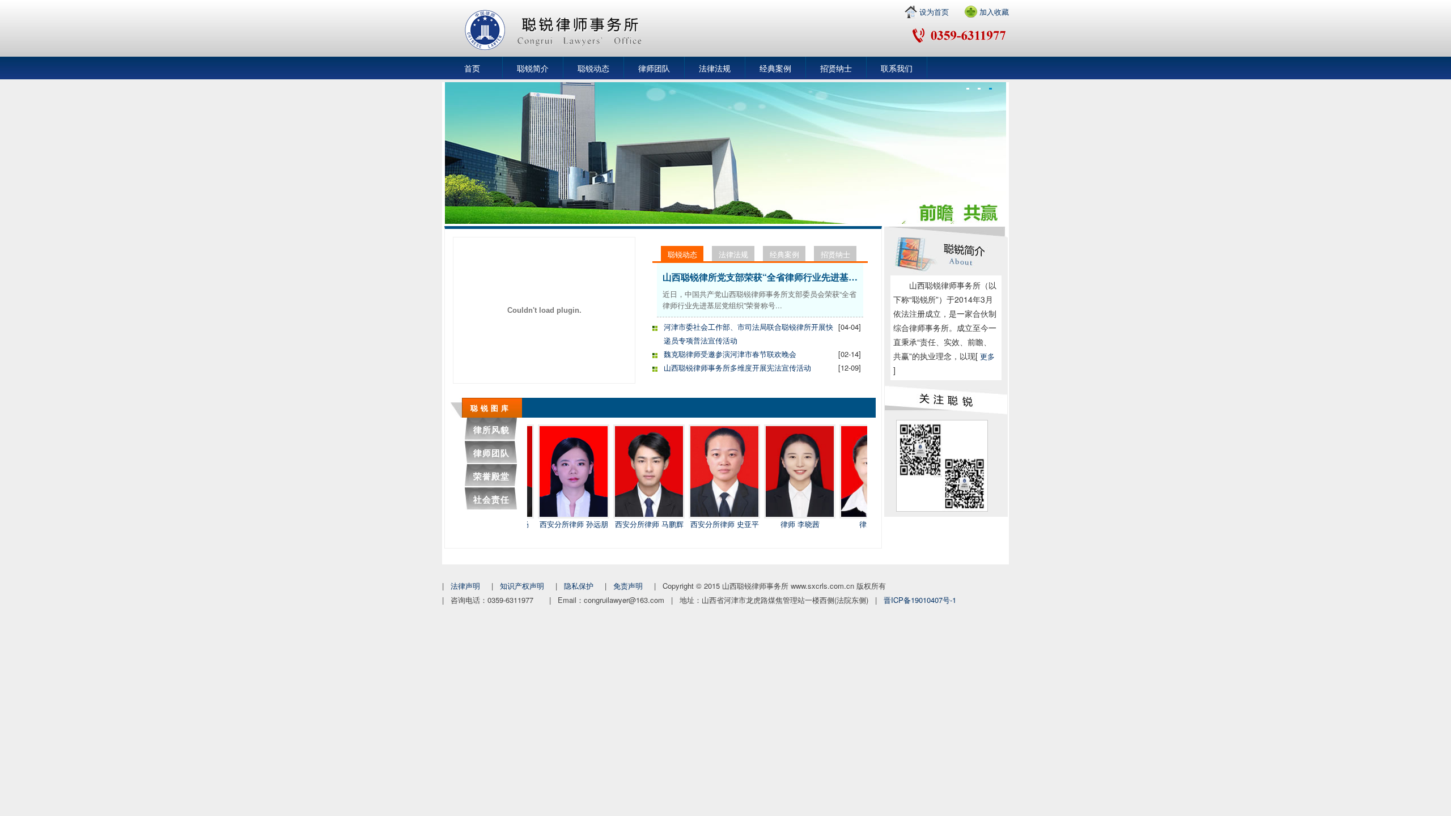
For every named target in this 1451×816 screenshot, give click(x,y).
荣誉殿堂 (491, 476)
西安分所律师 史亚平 (704, 523)
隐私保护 (578, 585)
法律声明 (465, 585)
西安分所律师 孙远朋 (553, 523)
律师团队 (654, 68)
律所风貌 (491, 429)
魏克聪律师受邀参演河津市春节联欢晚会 (730, 353)
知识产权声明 (522, 585)
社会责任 (491, 499)
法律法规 (715, 68)
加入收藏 (994, 11)
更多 (987, 356)
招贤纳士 (836, 68)
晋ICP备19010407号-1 (920, 599)
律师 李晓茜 (779, 523)
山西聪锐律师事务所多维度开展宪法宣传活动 (737, 367)
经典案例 (775, 68)
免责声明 (628, 585)
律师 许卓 (855, 523)
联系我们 (897, 68)
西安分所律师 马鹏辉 (629, 523)
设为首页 (934, 11)
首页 (472, 68)
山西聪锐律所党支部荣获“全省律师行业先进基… (760, 276)
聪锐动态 (593, 68)
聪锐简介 (533, 68)
